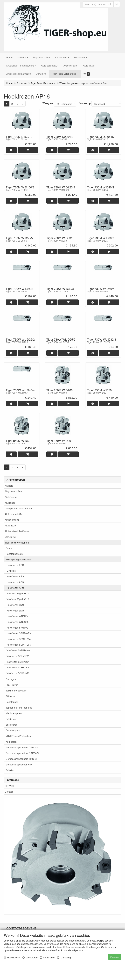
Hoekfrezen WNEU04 (17, 616)
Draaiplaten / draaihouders (18, 508)
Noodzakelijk (13, 957)
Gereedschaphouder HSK (19, 764)
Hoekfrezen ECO (15, 565)
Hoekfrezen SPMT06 (17, 627)
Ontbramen (11, 497)
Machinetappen (14, 713)
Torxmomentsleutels (16, 690)
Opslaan (114, 957)
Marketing (66, 957)
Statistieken (49, 957)
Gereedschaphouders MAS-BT (21, 758)
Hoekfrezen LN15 (16, 610)
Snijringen (11, 719)
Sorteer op (85, 103)
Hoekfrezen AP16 (16, 587)
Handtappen (12, 701)
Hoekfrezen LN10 (16, 604)
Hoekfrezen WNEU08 (17, 622)
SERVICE (9, 786)
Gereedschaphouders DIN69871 (22, 753)
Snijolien (10, 770)
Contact (9, 791)
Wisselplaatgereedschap (18, 559)
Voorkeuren (32, 957)
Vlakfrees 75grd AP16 (18, 599)
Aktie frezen (11, 525)
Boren (9, 548)
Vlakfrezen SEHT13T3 (18, 673)
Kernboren (11, 741)
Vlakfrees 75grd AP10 (18, 593)
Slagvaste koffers (13, 491)
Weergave (47, 103)
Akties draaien (12, 519)
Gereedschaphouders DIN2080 (22, 747)
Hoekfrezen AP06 (16, 576)
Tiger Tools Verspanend (17, 542)
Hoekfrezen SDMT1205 (19, 644)
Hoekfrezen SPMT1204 (19, 639)
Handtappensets (14, 553)
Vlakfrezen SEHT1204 (18, 661)
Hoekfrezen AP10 (16, 582)
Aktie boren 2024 (13, 514)
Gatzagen (11, 679)
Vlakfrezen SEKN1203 (18, 656)
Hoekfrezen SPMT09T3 (19, 633)
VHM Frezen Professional (19, 736)
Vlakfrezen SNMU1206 (18, 650)
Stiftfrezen (11, 696)
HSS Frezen (12, 684)
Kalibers (9, 485)
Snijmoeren (11, 724)
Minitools (11, 570)
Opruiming (10, 536)
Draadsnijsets (13, 730)
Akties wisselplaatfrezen (17, 531)
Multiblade (10, 502)
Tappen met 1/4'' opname (19, 707)
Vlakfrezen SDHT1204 (18, 667)
